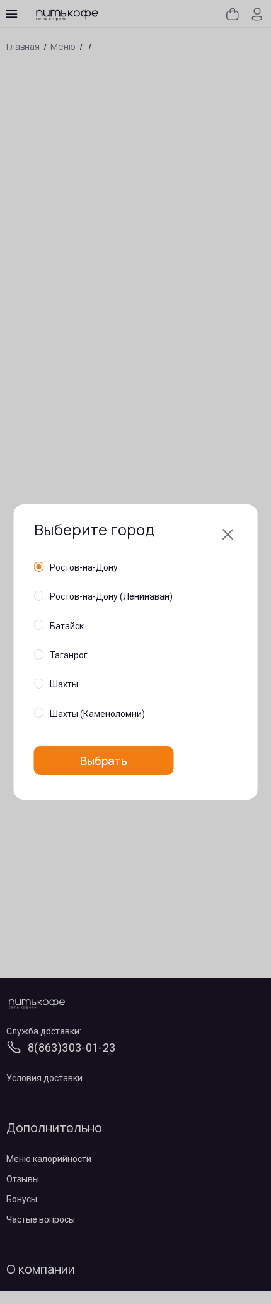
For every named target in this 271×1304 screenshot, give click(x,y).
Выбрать (103, 760)
